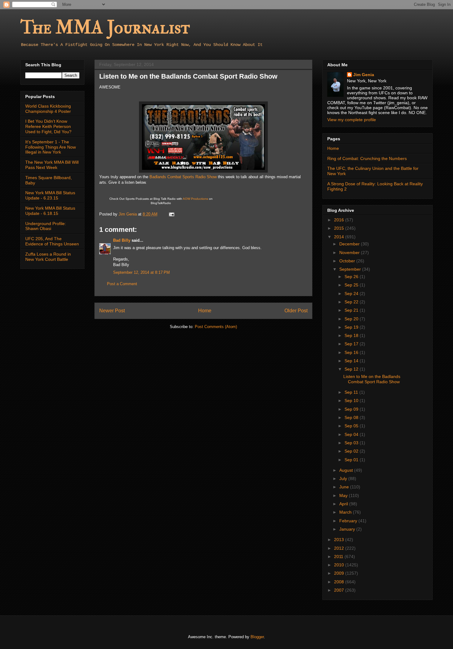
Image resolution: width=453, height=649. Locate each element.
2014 (339, 236)
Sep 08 (352, 417)
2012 (339, 548)
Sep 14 (352, 360)
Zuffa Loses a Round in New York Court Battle (48, 257)
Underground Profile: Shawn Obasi (45, 226)
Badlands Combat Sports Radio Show (183, 177)
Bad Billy (121, 240)
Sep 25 (352, 284)
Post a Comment (122, 283)
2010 (339, 564)
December (350, 243)
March (346, 512)
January (347, 529)
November (350, 252)
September (350, 269)
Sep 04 (352, 434)
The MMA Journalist (105, 27)
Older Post (296, 310)
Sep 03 (352, 442)
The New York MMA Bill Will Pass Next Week (52, 165)
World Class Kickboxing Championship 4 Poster (48, 109)
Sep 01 (352, 459)
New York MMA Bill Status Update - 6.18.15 (50, 211)
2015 (339, 228)
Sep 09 (352, 409)
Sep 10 (352, 400)
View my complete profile (351, 119)
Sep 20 (352, 318)
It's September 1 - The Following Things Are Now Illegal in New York (50, 147)
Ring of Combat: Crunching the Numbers (367, 158)
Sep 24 (352, 293)
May (344, 495)
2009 (339, 573)
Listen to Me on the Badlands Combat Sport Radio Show (371, 379)
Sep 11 (352, 392)
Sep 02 (352, 451)
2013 (339, 539)
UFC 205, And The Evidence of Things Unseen (52, 241)
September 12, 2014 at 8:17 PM (141, 272)
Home (204, 310)
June (344, 486)
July (343, 478)
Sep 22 (352, 301)
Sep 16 (352, 352)
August (346, 470)
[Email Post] (171, 214)
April (344, 503)
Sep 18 (352, 335)
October (347, 260)
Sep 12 (352, 369)
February (348, 520)
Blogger (257, 637)
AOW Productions (195, 198)
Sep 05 (352, 425)
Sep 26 (352, 276)
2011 (339, 556)
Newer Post (112, 310)
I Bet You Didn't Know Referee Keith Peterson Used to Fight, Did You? (48, 126)
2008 (339, 581)
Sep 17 (352, 343)
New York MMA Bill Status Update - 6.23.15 (50, 195)
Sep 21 (352, 310)
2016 (339, 219)
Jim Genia (363, 74)
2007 (339, 590)
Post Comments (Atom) (216, 326)
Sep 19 (352, 327)
